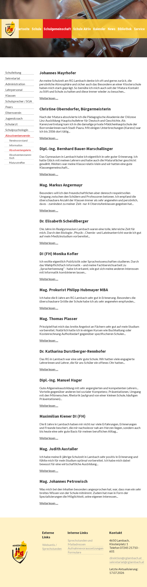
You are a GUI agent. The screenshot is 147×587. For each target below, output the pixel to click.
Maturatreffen (17, 162)
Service (139, 29)
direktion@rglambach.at (125, 558)
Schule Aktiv (82, 29)
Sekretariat (12, 78)
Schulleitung (13, 72)
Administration (15, 84)
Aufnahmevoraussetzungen (85, 548)
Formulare (74, 552)
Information (15, 145)
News (111, 29)
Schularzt (11, 124)
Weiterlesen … (48, 98)
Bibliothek (125, 29)
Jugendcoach (14, 118)
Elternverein (13, 112)
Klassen (10, 95)
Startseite (22, 29)
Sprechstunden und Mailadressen (80, 542)
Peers (9, 107)
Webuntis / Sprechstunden (52, 546)
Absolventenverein (17, 135)
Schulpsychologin (16, 130)
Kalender (99, 29)
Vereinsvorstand (18, 140)
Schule (36, 29)
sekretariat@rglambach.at (126, 562)
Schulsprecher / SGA (18, 101)
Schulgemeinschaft (57, 29)
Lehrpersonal (13, 89)
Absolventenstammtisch (20, 156)
